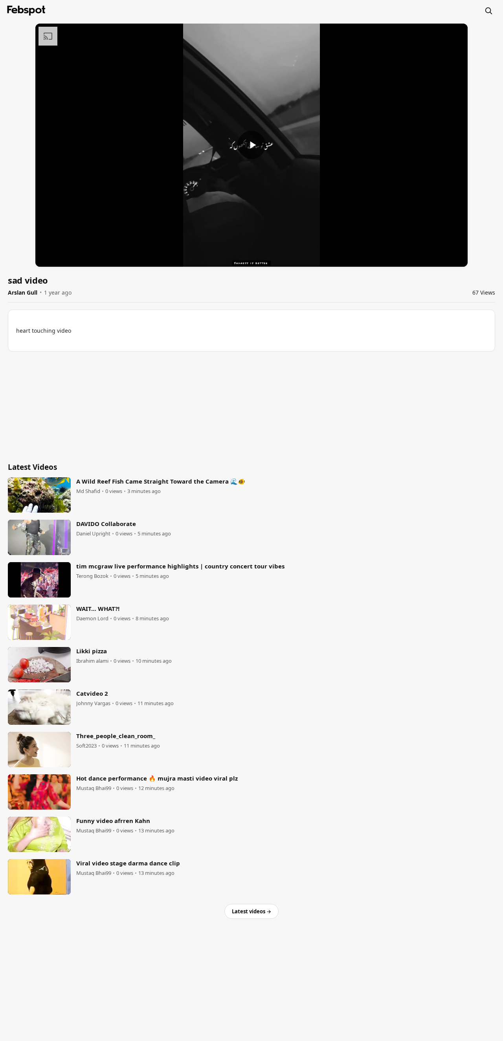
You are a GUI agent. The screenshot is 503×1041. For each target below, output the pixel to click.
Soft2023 (86, 745)
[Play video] (251, 145)
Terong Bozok (92, 576)
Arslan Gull (22, 292)
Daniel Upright (93, 533)
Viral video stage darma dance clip (128, 863)
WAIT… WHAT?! (97, 608)
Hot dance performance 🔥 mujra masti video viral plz (157, 778)
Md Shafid (88, 491)
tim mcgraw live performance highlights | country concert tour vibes (180, 566)
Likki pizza (91, 651)
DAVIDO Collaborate (106, 524)
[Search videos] (488, 10)
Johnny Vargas (93, 703)
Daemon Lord (92, 618)
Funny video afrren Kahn (113, 821)
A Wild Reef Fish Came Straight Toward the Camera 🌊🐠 (160, 481)
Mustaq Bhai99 (93, 788)
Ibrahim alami (92, 661)
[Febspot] (26, 10)
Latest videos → (251, 911)
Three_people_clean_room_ (115, 736)
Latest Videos (32, 467)
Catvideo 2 (92, 693)
